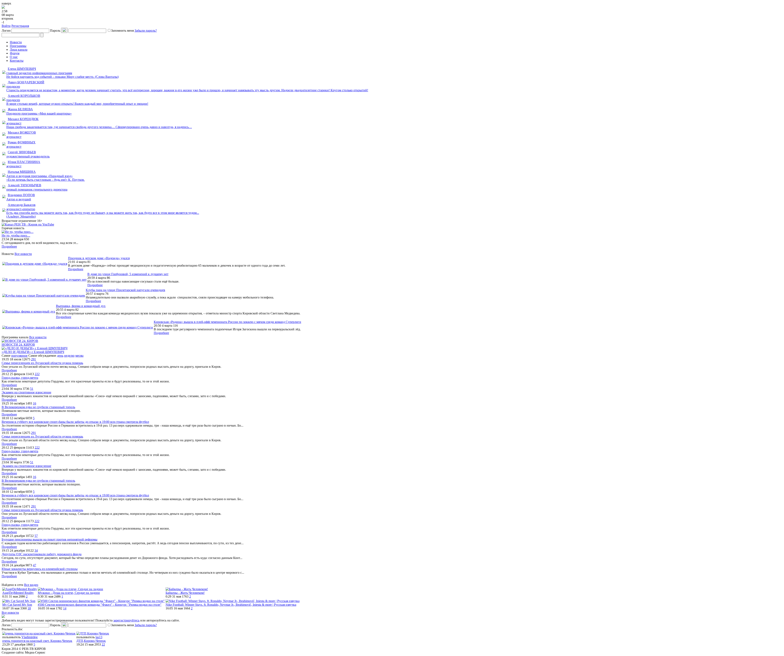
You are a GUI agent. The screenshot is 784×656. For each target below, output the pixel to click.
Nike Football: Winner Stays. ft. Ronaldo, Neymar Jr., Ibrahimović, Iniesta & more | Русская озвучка (231, 604)
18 (29, 608)
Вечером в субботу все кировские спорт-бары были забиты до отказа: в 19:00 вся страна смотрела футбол (75, 422)
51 (31, 388)
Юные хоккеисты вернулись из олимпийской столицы (40, 569)
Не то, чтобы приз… (16, 235)
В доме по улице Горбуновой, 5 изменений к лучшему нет (127, 274)
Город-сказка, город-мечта (20, 377)
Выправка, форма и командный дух (81, 306)
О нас (14, 57)
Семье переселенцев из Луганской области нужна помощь (42, 363)
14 (64, 608)
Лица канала (18, 49)
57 (36, 536)
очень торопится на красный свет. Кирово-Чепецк (37, 641)
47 (34, 565)
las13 (99, 637)
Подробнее (9, 246)
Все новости (23, 254)
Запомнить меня (122, 30)
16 (34, 403)
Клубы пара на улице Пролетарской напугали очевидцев (125, 290)
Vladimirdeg (29, 637)
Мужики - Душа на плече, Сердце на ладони (69, 593)
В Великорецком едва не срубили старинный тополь (38, 407)
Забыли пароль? (146, 30)
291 (33, 359)
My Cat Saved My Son (17, 604)
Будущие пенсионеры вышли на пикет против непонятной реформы (49, 539)
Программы (18, 46)
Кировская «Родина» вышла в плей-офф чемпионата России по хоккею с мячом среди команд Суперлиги (227, 322)
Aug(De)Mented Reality (18, 593)
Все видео (31, 585)
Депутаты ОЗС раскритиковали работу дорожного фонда (41, 554)
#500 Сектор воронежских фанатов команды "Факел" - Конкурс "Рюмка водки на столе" (99, 604)
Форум (14, 53)
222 (37, 374)
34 (36, 550)
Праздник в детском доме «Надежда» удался (99, 258)
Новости (16, 42)
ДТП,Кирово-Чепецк (91, 641)
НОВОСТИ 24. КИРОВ (18, 344)
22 (103, 644)
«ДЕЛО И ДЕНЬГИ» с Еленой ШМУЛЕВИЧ (33, 352)
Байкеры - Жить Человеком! (185, 593)
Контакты (16, 60)
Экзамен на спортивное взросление (26, 392)
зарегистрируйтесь (126, 620)
